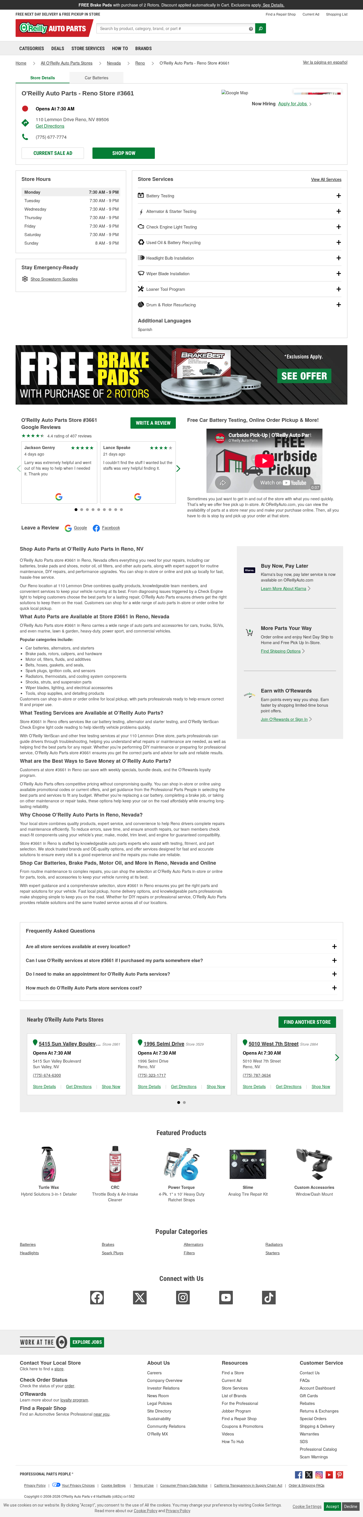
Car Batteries (96, 77)
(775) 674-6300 (47, 1075)
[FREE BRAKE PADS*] (181, 375)
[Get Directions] (234, 92)
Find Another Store (307, 1022)
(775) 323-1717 (152, 1075)
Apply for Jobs (293, 103)
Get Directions (50, 126)
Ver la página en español (325, 62)
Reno (140, 63)
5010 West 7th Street (274, 1043)
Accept (332, 1506)
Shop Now (123, 153)
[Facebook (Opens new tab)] (298, 1474)
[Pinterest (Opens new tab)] (339, 1474)
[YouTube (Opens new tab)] (329, 1474)
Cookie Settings (307, 1506)
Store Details (44, 1086)
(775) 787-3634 (257, 1075)
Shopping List (336, 14)
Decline (350, 1506)
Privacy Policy (178, 1511)
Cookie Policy (145, 1511)
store (59, 1368)
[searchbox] (175, 28)
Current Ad (311, 14)
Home (21, 63)
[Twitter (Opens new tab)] (309, 1474)
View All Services (326, 179)
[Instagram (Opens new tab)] (319, 1474)
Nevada (114, 63)
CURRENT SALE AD (52, 153)
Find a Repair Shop (281, 14)
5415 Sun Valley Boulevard (70, 1043)
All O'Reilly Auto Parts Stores (66, 63)
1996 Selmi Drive (164, 1043)
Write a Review (153, 423)
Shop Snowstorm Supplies (54, 279)
